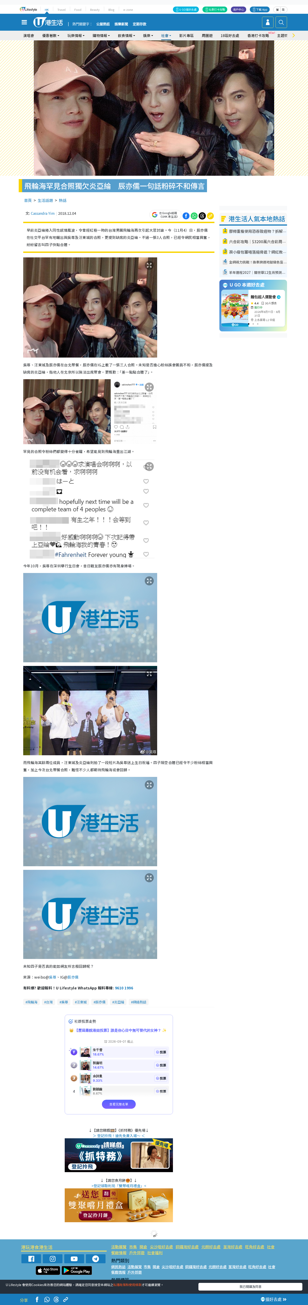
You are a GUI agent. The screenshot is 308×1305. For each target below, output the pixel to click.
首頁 (28, 200)
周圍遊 (207, 35)
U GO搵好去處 (188, 9)
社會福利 (155, 1252)
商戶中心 (238, 9)
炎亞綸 (119, 1002)
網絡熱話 (139, 1002)
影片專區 (186, 35)
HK (47, 9)
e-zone (128, 9)
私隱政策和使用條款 (127, 1284)
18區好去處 (230, 35)
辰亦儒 (72, 977)
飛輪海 (32, 1002)
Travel (61, 9)
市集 (133, 1247)
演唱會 (28, 35)
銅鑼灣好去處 (187, 1247)
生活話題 (45, 200)
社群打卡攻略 (217, 9)
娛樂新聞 (121, 24)
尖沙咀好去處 (161, 1247)
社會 (271, 1247)
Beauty (95, 9)
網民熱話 (118, 1266)
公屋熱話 (103, 24)
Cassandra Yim (43, 213)
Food (77, 9)
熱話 (63, 200)
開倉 (143, 1247)
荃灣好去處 (232, 1247)
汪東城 (82, 1002)
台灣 (49, 1002)
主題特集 (284, 35)
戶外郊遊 (137, 1252)
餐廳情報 (118, 1252)
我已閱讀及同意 (250, 1286)
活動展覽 (118, 1247)
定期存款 (139, 24)
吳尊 (52, 977)
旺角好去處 (254, 1247)
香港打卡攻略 (258, 35)
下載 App (261, 9)
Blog (111, 9)
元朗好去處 (211, 1247)
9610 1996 (124, 988)
